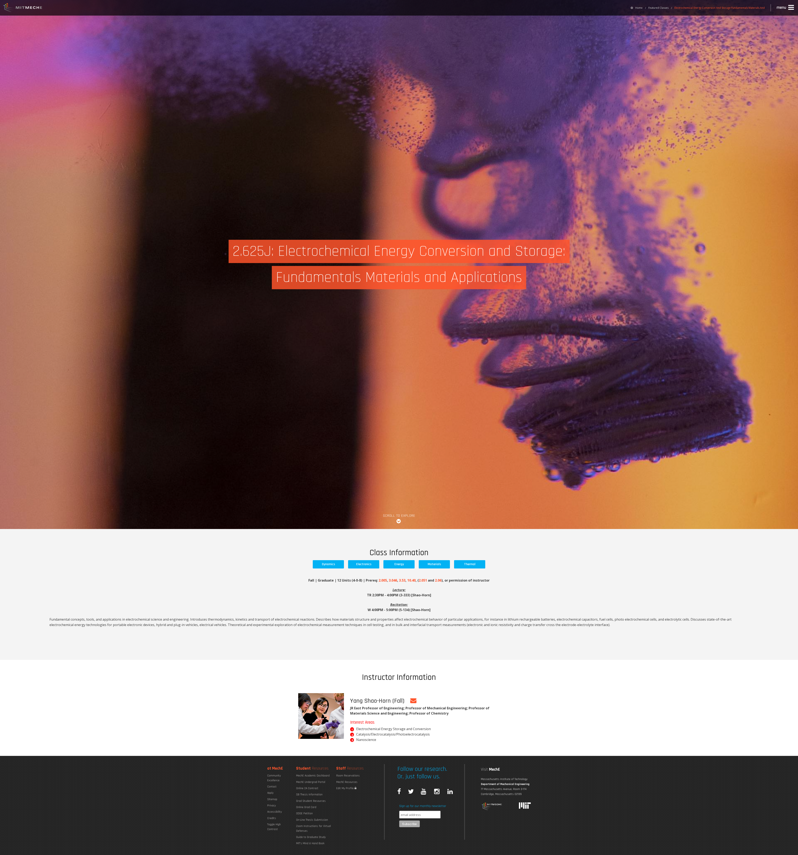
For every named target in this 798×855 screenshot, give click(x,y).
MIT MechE (23, 8)
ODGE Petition (304, 813)
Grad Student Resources (311, 801)
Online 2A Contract (307, 788)
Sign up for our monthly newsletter (422, 806)
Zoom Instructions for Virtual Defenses (313, 828)
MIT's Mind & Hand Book (310, 843)
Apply (270, 793)
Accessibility (274, 812)
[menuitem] (637, 8)
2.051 (423, 580)
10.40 (411, 580)
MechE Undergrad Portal (310, 782)
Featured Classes (658, 8)
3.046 (393, 580)
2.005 (383, 580)
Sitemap (272, 799)
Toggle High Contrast (274, 827)
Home (639, 8)
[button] (786, 7)
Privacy (271, 805)
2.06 (438, 580)
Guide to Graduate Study (311, 837)
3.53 (402, 580)
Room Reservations (348, 775)
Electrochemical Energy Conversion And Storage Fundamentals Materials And (719, 8)
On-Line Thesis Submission (312, 820)
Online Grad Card (306, 807)
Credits (271, 818)
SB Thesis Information (309, 794)
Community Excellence (274, 778)
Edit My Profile (345, 788)
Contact (272, 787)
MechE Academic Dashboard (313, 775)
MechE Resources (346, 782)
